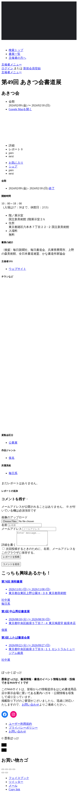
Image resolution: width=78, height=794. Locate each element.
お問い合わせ (30, 704)
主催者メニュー (11, 64)
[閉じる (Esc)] (2, 769)
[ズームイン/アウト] (13, 769)
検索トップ (16, 50)
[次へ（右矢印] (6, 772)
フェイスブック (19, 778)
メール (13, 785)
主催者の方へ (17, 57)
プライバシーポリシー (23, 727)
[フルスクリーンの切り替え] (10, 769)
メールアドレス (11, 528)
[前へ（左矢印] (2, 772)
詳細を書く (8, 544)
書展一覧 (14, 53)
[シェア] (6, 769)
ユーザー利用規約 (20, 723)
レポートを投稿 (11, 556)
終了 (52, 188)
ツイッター (16, 781)
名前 (4, 525)
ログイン (7, 68)
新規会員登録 (32, 68)
